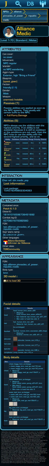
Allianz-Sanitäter (10, 241)
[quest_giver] (10, 81)
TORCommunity (11, 249)
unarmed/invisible (13, 99)
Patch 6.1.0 (9, 208)
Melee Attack (7, 143)
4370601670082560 (15, 220)
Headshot (7, 160)
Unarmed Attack (7, 149)
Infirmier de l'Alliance (10, 243)
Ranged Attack (7, 165)
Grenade (7, 155)
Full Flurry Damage (17, 115)
